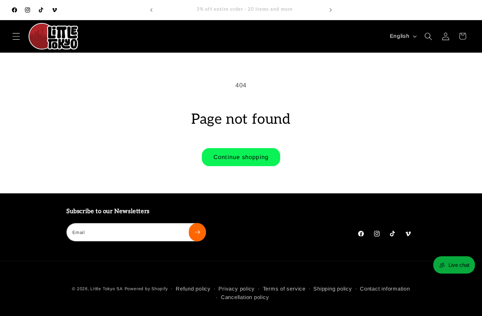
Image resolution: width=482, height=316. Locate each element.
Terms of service (284, 289)
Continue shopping (241, 157)
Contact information (385, 289)
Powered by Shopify (146, 288)
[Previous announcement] (151, 9)
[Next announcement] (330, 9)
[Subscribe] (197, 232)
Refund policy (193, 289)
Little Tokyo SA (106, 288)
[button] (16, 36)
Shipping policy (332, 289)
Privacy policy (236, 289)
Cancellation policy (245, 297)
